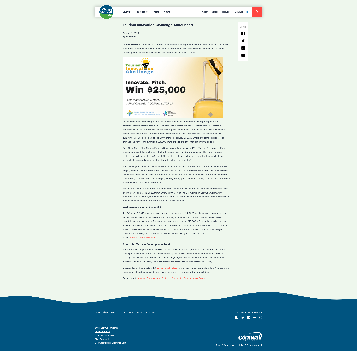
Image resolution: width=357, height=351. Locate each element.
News (167, 11)
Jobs (156, 11)
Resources (226, 12)
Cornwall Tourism (102, 331)
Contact (239, 12)
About (205, 12)
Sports (202, 278)
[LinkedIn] (243, 48)
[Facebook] (243, 34)
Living (126, 11)
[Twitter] (243, 41)
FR (247, 12)
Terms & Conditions (225, 345)
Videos (215, 12)
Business (142, 11)
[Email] (243, 55)
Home (97, 312)
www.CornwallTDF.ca (166, 268)
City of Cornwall (102, 339)
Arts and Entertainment (149, 278)
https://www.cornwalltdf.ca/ (142, 237)
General (187, 278)
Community (177, 278)
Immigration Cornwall (104, 335)
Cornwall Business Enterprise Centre (111, 343)
